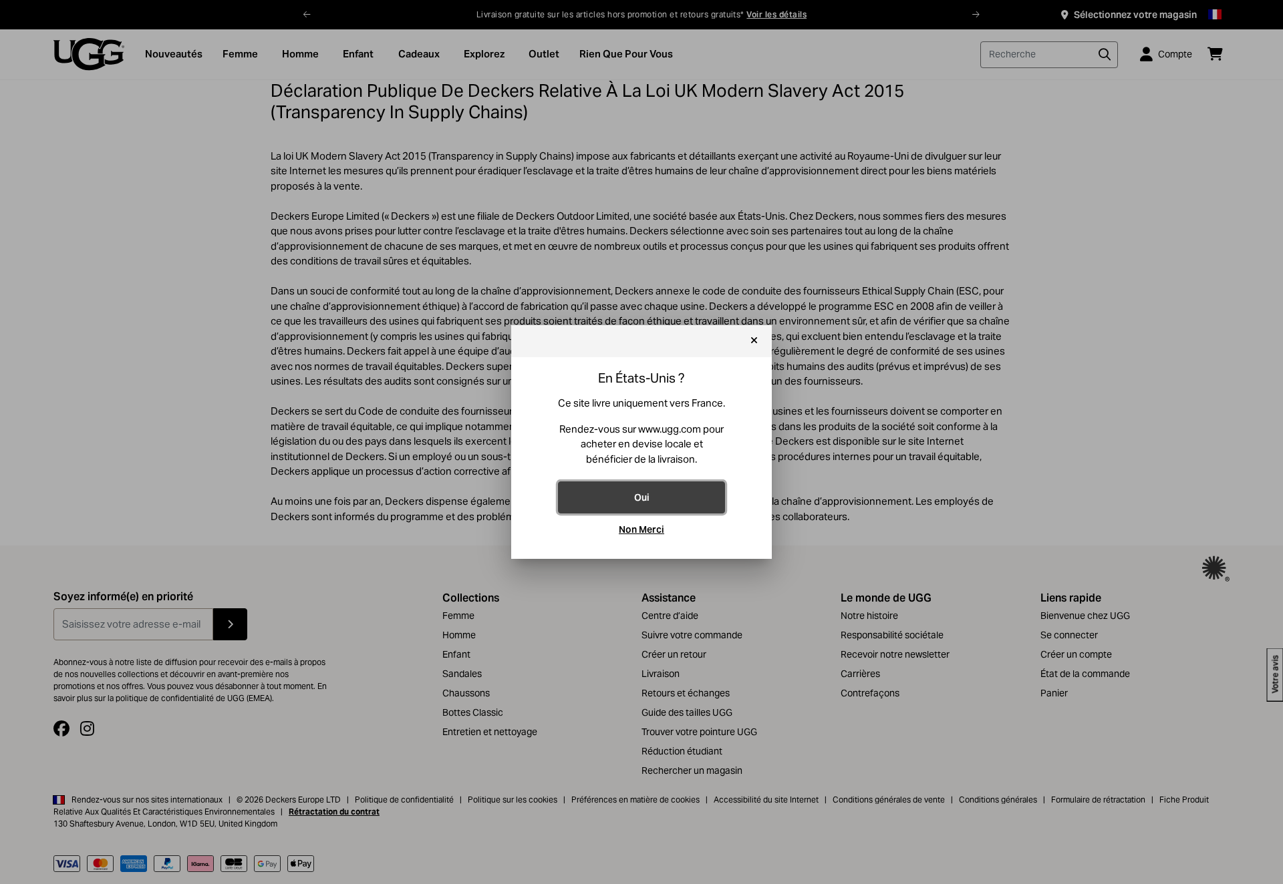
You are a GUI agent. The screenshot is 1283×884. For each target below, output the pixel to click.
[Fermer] (754, 341)
